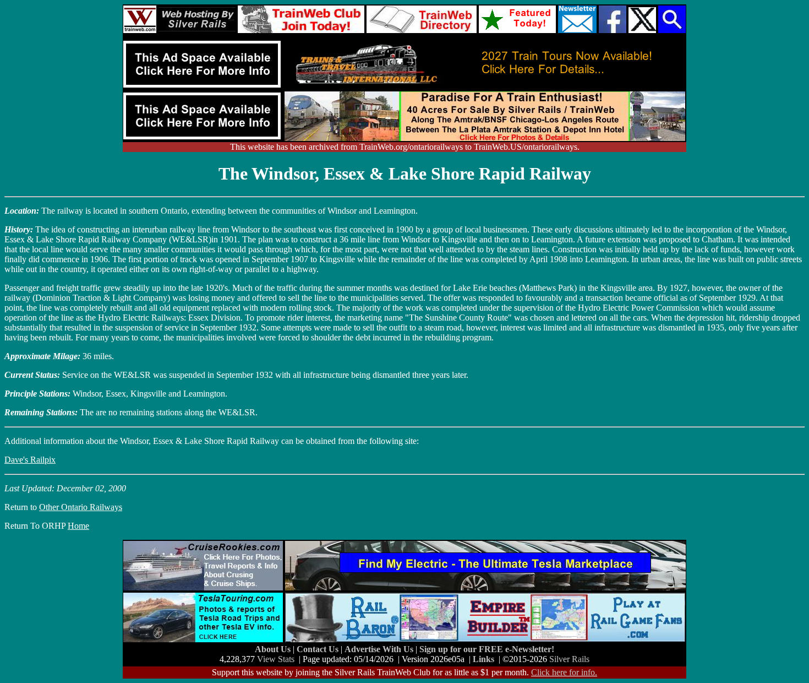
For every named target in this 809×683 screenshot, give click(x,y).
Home (78, 525)
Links (483, 659)
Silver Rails (569, 659)
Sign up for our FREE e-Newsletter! (486, 649)
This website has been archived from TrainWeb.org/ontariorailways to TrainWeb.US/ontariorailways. (405, 146)
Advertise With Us (380, 649)
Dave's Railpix (30, 459)
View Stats (275, 659)
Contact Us (319, 649)
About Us (274, 649)
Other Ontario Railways (80, 507)
